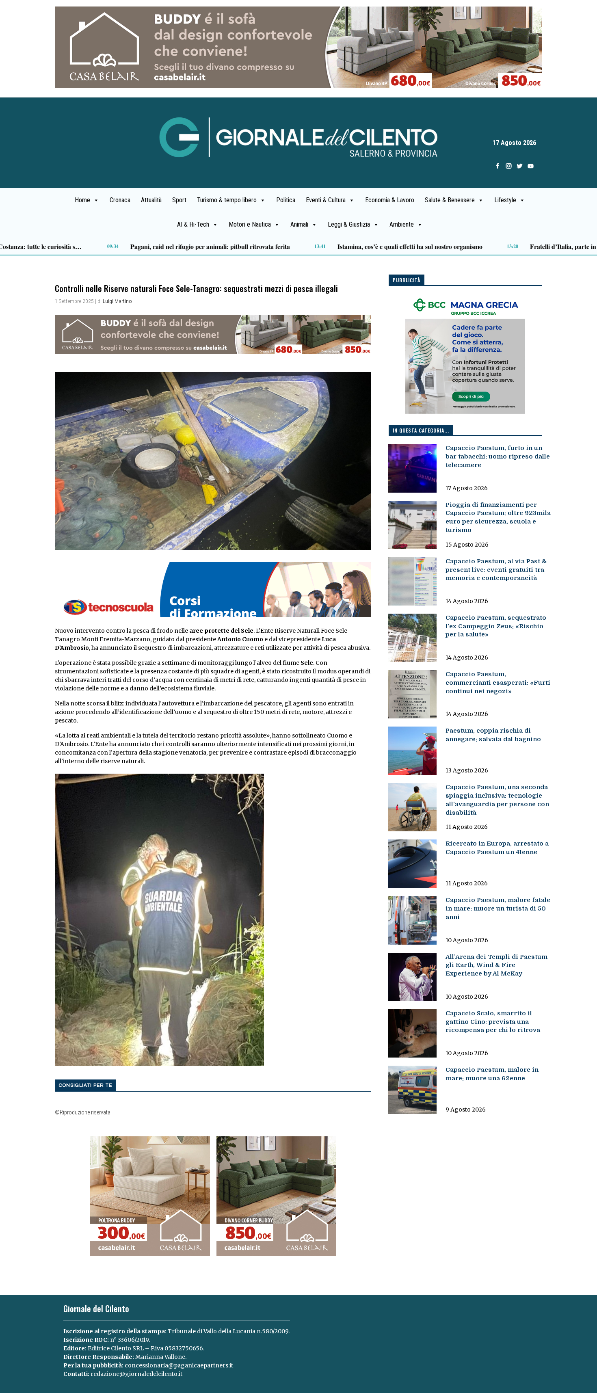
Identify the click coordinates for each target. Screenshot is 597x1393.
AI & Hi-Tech (193, 224)
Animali (299, 224)
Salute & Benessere (450, 200)
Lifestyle (505, 200)
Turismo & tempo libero (227, 200)
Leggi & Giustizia (349, 224)
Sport (179, 200)
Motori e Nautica (250, 224)
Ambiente (401, 224)
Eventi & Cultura (326, 200)
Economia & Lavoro (389, 200)
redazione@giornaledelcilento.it (136, 1374)
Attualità (151, 200)
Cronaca (120, 200)
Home (82, 200)
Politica (285, 200)
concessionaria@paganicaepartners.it (179, 1365)
